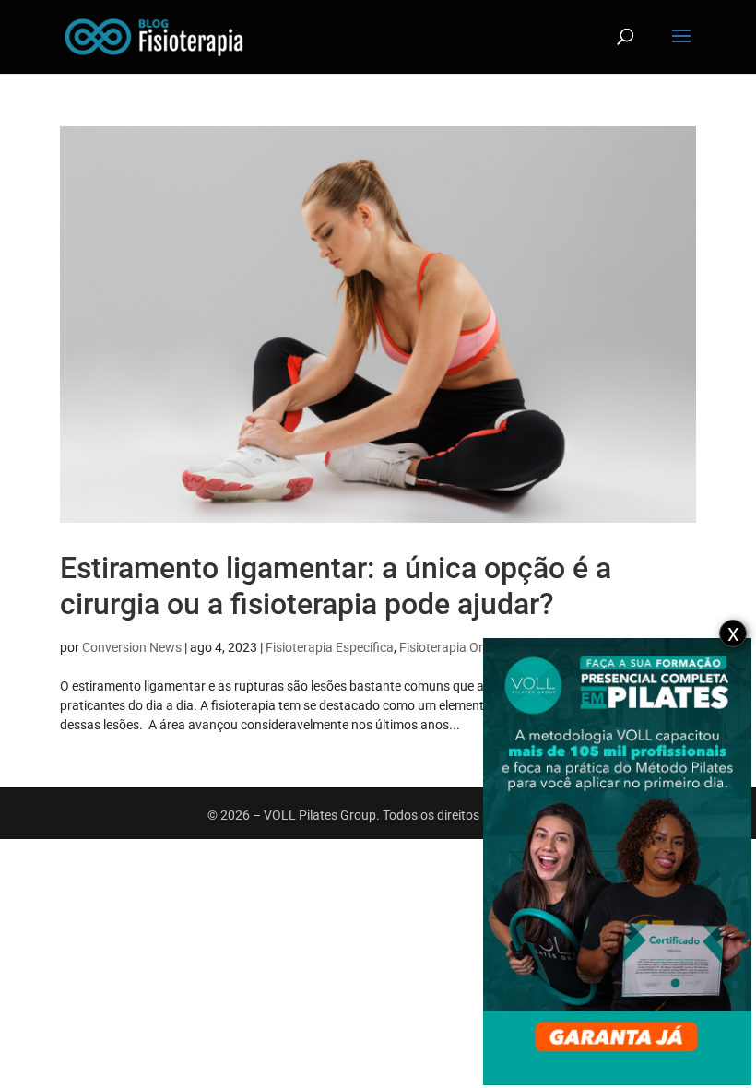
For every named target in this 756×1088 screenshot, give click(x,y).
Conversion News (132, 647)
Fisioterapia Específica (330, 647)
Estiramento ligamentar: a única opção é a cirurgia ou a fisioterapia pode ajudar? (335, 585)
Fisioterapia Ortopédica (466, 647)
